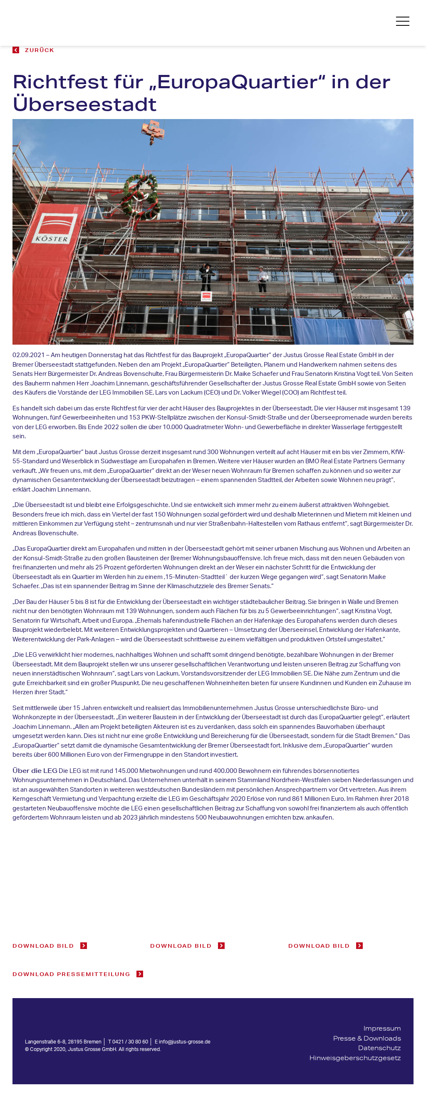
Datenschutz (379, 1048)
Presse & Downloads (367, 1038)
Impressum (382, 1028)
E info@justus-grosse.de (183, 1041)
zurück (39, 50)
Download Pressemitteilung (71, 974)
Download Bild (43, 945)
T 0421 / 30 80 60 (128, 1041)
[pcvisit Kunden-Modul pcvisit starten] (355, 1067)
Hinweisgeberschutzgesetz (355, 1058)
